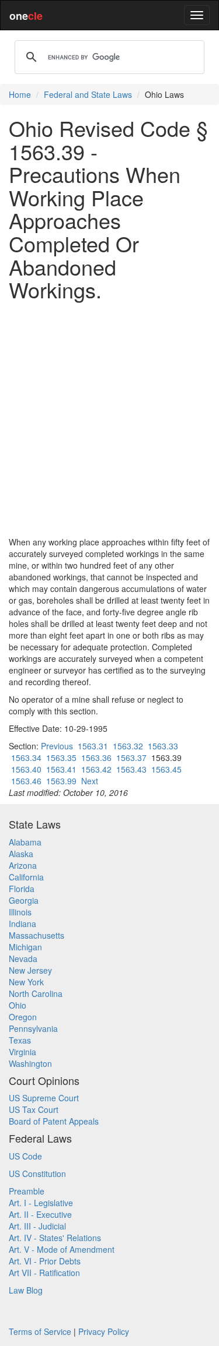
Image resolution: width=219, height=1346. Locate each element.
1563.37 (131, 757)
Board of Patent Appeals (54, 1121)
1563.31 (93, 746)
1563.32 (128, 746)
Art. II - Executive (40, 1214)
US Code (25, 1156)
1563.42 (96, 769)
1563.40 (26, 769)
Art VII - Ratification (44, 1272)
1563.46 (26, 781)
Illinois (20, 912)
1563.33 (163, 746)
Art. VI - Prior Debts (45, 1261)
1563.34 (26, 757)
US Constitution (37, 1173)
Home (20, 94)
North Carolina (35, 993)
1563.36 (96, 757)
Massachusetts (36, 935)
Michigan (25, 947)
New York (26, 982)
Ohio (17, 1005)
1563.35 (61, 757)
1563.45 (166, 769)
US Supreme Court (44, 1098)
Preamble (26, 1191)
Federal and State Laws (88, 94)
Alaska (21, 853)
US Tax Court (33, 1109)
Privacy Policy (103, 1331)
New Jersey (30, 970)
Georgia (24, 900)
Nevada (23, 958)
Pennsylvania (33, 1028)
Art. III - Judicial (37, 1226)
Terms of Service (40, 1331)
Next (89, 781)
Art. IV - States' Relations (55, 1237)
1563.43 (131, 769)
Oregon (23, 1017)
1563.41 (61, 769)
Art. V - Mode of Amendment (61, 1249)
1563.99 (61, 781)
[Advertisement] (109, 418)
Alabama (25, 842)
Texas (20, 1040)
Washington (30, 1063)
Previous (57, 746)
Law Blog (26, 1290)
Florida (21, 888)
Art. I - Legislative (41, 1202)
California (26, 877)
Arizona (23, 865)
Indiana (22, 923)
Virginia (22, 1052)
